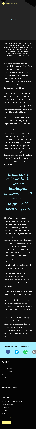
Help (3, 413)
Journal (4, 366)
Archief (5, 362)
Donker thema (6, 419)
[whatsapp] (25, 352)
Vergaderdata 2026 (7, 404)
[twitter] (16, 352)
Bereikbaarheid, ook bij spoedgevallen (13, 401)
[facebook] (8, 352)
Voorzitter (5, 378)
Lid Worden (6, 423)
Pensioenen (5, 391)
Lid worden (5, 407)
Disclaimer (5, 410)
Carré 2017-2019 (7, 372)
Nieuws (4, 381)
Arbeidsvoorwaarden (11, 387)
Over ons (6, 397)
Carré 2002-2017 (7, 369)
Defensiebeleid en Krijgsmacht (11, 375)
